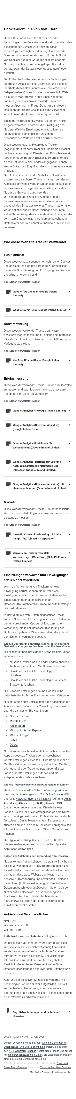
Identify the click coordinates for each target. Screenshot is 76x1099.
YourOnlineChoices (52, 794)
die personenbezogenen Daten (25, 1054)
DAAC (39, 803)
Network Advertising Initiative (33, 798)
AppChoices (25, 849)
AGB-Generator (17, 1051)
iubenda (31, 1051)
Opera (14, 744)
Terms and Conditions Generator (55, 1066)
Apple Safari (17, 726)
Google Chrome (19, 716)
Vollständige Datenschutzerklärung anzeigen (51, 1072)
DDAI (60, 803)
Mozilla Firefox (19, 721)
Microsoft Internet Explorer (26, 730)
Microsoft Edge (19, 735)
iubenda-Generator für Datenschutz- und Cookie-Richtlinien (35, 1044)
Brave (13, 740)
